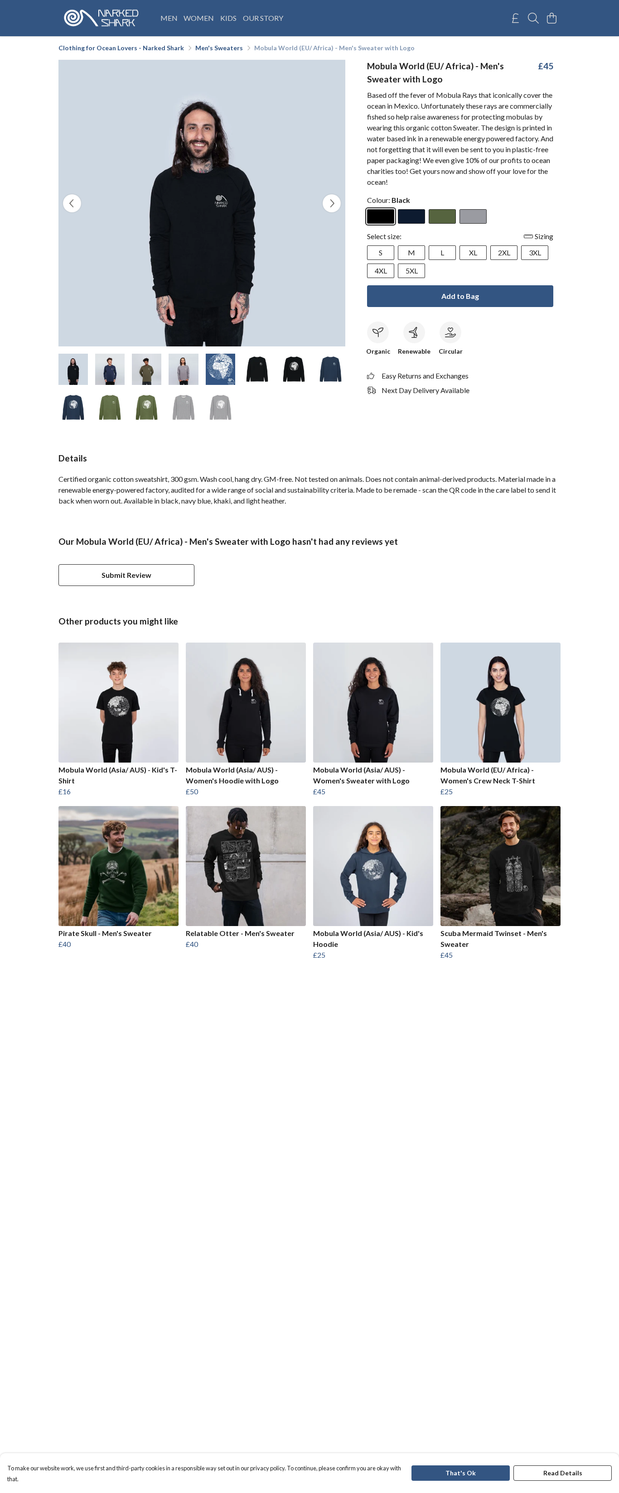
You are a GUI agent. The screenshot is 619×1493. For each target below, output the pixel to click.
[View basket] (551, 18)
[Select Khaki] (442, 216)
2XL (504, 252)
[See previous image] (72, 203)
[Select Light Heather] (473, 216)
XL (473, 252)
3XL (535, 252)
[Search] (533, 18)
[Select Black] (380, 216)
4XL (381, 270)
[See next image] (332, 203)
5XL (412, 270)
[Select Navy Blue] (411, 216)
